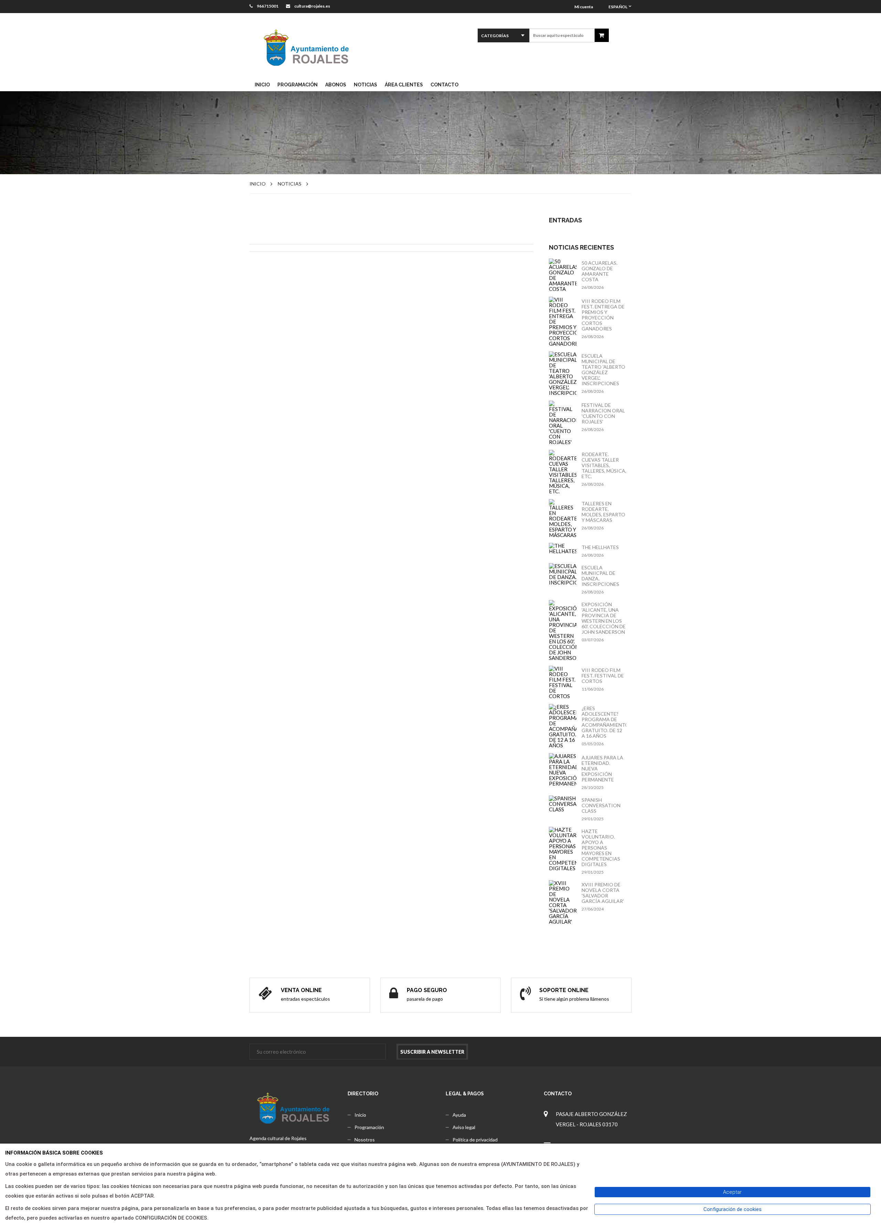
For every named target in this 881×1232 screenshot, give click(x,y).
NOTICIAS (365, 84)
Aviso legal (464, 1127)
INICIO (262, 84)
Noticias (289, 184)
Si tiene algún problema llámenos (574, 999)
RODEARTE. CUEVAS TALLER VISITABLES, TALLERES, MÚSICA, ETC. (604, 465)
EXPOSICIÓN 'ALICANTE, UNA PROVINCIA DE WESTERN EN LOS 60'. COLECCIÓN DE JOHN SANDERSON (604, 618)
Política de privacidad (475, 1140)
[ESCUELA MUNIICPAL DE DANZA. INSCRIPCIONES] (562, 574)
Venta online (301, 990)
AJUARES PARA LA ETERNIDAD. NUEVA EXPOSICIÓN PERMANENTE (602, 768)
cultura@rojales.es (312, 6)
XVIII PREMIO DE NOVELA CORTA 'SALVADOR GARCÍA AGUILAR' (603, 893)
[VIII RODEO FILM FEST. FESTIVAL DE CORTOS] (562, 682)
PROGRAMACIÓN (297, 84)
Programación (369, 1127)
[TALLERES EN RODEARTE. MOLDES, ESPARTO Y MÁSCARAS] (562, 518)
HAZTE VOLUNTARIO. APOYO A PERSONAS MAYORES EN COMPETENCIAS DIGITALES (601, 848)
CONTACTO (444, 84)
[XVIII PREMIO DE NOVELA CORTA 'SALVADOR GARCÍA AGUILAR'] (562, 902)
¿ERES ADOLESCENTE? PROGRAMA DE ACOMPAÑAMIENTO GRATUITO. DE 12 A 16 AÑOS (604, 722)
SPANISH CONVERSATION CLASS (601, 805)
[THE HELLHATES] (562, 548)
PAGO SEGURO (427, 990)
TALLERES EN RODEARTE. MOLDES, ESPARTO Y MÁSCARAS (603, 512)
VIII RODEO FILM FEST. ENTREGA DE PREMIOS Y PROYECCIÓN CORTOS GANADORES (603, 314)
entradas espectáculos (305, 999)
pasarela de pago (425, 999)
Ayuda (459, 1115)
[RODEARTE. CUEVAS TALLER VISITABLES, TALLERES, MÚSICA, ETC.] (562, 472)
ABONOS (335, 84)
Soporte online (563, 990)
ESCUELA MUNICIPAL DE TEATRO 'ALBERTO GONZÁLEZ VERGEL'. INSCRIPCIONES (603, 369)
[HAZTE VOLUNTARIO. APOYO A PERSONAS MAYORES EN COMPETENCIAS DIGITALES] (562, 849)
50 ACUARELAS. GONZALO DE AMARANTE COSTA (599, 271)
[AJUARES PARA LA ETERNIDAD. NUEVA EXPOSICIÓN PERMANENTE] (562, 769)
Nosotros (364, 1140)
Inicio (258, 184)
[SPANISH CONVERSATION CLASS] (562, 804)
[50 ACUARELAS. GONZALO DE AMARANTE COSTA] (562, 275)
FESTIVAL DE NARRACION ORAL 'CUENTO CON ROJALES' (603, 413)
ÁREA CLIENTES (404, 84)
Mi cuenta (583, 6)
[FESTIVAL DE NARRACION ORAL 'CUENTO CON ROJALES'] (562, 423)
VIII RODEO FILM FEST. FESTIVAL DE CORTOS (603, 675)
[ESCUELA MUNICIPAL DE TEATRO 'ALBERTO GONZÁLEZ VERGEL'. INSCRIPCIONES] (562, 373)
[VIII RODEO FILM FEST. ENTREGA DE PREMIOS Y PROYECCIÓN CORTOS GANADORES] (562, 321)
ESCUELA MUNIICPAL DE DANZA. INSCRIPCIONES (600, 576)
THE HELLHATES (600, 547)
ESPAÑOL (617, 6)
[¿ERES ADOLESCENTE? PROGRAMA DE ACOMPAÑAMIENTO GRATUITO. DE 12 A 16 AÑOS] (562, 726)
